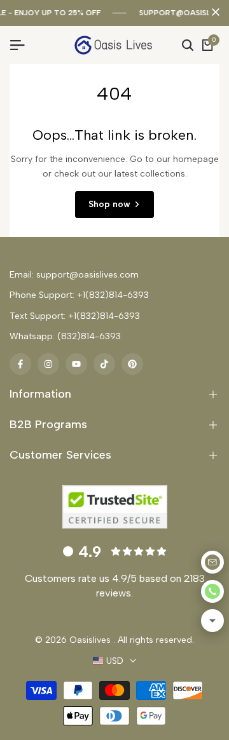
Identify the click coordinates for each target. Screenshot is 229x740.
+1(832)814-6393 (113, 295)
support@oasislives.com (87, 274)
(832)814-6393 (89, 336)
